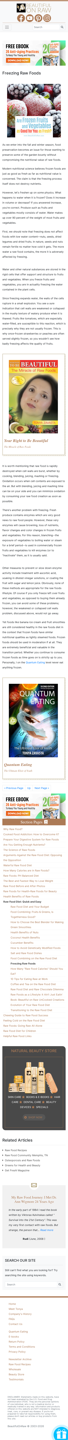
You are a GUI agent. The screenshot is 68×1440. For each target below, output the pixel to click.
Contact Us (15, 1324)
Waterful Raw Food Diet (17, 865)
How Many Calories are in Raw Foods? (26, 870)
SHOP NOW (35, 1117)
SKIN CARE (14, 1097)
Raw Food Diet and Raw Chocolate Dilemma (37, 989)
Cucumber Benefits (22, 942)
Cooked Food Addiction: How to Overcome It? (31, 834)
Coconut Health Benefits (25, 937)
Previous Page (13, 788)
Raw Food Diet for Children (19, 1030)
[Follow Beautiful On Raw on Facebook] (21, 16)
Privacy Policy (17, 1351)
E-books (14, 1336)
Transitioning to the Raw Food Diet (31, 1010)
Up (29, 788)
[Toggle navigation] (7, 27)
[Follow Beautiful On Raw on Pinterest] (38, 16)
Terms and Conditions (22, 1346)
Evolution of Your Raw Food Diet (30, 1004)
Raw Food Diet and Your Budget (30, 906)
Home (12, 1303)
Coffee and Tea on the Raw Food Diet (33, 984)
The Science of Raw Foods (19, 849)
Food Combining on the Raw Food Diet (34, 958)
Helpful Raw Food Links (17, 1036)
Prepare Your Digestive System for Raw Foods (31, 839)
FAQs (12, 1319)
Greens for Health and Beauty (22, 1165)
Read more (46, 1230)
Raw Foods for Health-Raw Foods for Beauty (30, 891)
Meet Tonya (16, 1308)
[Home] (34, 8)
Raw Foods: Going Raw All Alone (22, 1025)
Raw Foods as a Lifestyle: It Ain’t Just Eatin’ (36, 994)
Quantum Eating (36, 662)
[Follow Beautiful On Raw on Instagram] (47, 16)
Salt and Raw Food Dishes (26, 953)
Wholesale (15, 1369)
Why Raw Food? (12, 829)
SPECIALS (42, 1107)
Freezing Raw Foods (23, 963)
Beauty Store (16, 1374)
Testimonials (16, 1379)
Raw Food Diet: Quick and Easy (22, 901)
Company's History (20, 1313)
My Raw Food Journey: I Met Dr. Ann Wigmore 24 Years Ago (34, 1199)
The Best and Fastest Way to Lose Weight (28, 880)
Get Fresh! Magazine (17, 1170)
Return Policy (17, 1341)
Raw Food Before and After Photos (24, 886)
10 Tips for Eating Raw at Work (29, 979)
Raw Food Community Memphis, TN (26, 1155)
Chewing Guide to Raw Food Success (25, 1015)
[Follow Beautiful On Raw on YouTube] (30, 16)
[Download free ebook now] (34, 52)
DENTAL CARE (32, 1102)
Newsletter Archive (20, 1359)
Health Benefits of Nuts (24, 932)
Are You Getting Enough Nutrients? (24, 844)
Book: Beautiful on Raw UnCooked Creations (37, 999)
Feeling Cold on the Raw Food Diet (24, 1020)
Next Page (42, 788)
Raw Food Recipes (16, 1150)
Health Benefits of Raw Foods (21, 896)
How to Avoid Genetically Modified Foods (36, 948)
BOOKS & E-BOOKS (37, 1097)
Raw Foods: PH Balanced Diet (21, 875)
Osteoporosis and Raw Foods (22, 1160)
